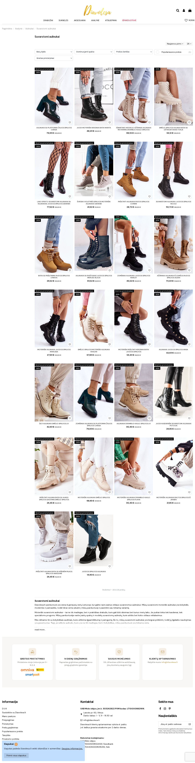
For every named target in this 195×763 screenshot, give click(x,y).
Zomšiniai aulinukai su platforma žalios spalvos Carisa (94, 424)
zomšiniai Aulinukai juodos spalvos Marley (133, 277)
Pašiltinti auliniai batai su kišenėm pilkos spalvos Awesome (54, 572)
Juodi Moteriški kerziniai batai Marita (94, 128)
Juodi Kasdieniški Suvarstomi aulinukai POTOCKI (173, 424)
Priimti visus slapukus (16, 755)
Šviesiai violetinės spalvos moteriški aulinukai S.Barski (93, 202)
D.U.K (4, 708)
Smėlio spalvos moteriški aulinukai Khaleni (94, 350)
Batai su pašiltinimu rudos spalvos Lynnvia (54, 277)
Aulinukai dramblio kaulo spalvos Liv (134, 423)
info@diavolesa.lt (92, 720)
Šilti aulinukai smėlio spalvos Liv (54, 423)
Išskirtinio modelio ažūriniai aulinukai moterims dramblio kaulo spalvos (133, 129)
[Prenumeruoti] (190, 724)
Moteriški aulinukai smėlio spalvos (94, 497)
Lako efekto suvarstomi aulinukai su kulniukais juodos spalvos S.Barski (54, 202)
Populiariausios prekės (12, 731)
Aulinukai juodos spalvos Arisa (173, 349)
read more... (40, 629)
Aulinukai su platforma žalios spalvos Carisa (54, 129)
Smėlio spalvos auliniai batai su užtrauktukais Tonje (173, 129)
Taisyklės (6, 735)
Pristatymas (7, 724)
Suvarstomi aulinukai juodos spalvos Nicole (173, 202)
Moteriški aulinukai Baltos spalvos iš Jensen (173, 498)
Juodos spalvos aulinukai (94, 571)
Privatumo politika (10, 739)
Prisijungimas (8, 720)
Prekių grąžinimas (10, 727)
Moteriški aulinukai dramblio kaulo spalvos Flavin (133, 498)
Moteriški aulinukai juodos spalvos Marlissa (54, 350)
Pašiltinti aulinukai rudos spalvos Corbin (133, 202)
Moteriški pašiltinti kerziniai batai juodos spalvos (133, 350)
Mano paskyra (8, 716)
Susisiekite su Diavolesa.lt (14, 712)
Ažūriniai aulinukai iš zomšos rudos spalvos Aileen (173, 277)
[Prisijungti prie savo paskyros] (184, 10)
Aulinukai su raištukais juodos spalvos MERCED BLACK (94, 277)
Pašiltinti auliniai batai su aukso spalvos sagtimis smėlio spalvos (54, 498)
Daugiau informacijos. (72, 748)
